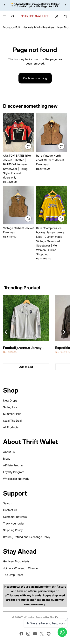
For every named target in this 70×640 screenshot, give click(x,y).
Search (7, 503)
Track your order (13, 523)
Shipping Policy (13, 530)
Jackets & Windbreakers (38, 27)
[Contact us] (62, 632)
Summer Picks (12, 413)
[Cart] (65, 16)
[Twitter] (41, 633)
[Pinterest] (48, 633)
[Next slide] (65, 5)
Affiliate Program (13, 465)
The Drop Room (13, 574)
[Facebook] (21, 633)
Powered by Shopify (47, 617)
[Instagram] (28, 633)
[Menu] (4, 16)
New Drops (10, 400)
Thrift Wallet (28, 617)
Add (31, 146)
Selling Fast (10, 407)
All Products (10, 427)
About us (9, 452)
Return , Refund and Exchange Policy (26, 537)
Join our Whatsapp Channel (20, 568)
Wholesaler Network (16, 478)
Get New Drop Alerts (16, 561)
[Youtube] (35, 633)
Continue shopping (35, 78)
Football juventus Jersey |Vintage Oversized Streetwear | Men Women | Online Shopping (24, 348)
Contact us (10, 510)
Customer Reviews (15, 516)
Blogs (6, 458)
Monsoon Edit (11, 27)
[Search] (13, 16)
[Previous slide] (4, 5)
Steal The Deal (12, 420)
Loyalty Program (13, 472)
